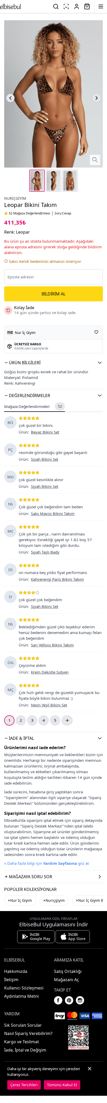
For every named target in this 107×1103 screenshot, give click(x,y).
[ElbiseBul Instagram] (80, 1000)
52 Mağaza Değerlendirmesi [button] (29, 213)
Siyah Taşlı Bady (45, 552)
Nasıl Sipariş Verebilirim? (28, 1033)
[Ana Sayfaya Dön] (10, 6)
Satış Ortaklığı (68, 971)
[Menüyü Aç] (101, 6)
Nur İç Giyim (21, 900)
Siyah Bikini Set (44, 459)
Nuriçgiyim (15, 198)
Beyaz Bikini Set (45, 432)
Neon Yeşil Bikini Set (49, 704)
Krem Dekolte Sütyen (50, 672)
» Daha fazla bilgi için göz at (46, 863)
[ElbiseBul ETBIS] (78, 1037)
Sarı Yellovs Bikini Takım (52, 644)
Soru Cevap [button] (63, 213)
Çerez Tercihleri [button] (24, 1084)
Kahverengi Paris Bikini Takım (57, 579)
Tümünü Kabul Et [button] (62, 1084)
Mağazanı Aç (66, 979)
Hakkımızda (15, 971)
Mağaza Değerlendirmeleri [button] (33, 406)
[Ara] (56, 6)
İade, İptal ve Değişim (25, 1050)
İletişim (11, 979)
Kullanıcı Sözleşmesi (23, 988)
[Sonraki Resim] (96, 98)
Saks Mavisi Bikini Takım (53, 513)
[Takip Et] (96, 332)
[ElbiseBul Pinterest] (69, 1000)
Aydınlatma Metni (21, 996)
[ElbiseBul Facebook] (58, 1000)
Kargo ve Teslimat (21, 1042)
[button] (53, 362)
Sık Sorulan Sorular (23, 1025)
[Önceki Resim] (10, 98)
